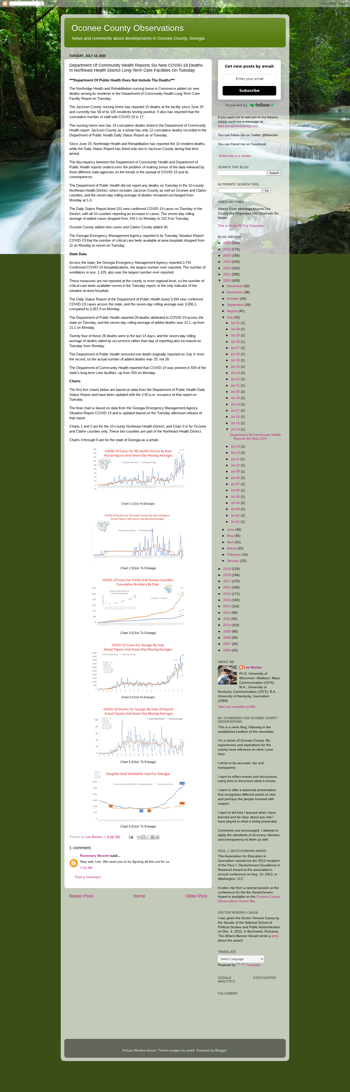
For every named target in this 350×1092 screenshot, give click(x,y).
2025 (227, 249)
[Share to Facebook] (152, 837)
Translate (253, 965)
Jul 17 (236, 410)
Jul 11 (235, 459)
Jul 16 (236, 417)
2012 (227, 612)
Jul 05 (236, 497)
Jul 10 (236, 465)
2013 (227, 606)
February (234, 554)
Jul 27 (236, 348)
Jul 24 (236, 367)
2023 (227, 262)
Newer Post (81, 895)
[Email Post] (130, 837)
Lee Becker (253, 667)
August (232, 311)
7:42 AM (86, 868)
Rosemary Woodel (95, 856)
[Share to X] (148, 837)
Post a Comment (87, 877)
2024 (227, 255)
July (230, 317)
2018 (227, 575)
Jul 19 (236, 398)
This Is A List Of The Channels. (241, 226)
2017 (227, 581)
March (232, 548)
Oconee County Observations (127, 28)
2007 (227, 644)
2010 (227, 625)
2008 (227, 637)
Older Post (196, 895)
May (230, 536)
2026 (227, 243)
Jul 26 (236, 354)
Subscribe (249, 90)
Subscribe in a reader (235, 156)
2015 (227, 594)
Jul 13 (236, 446)
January (233, 561)
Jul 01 (236, 522)
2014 (227, 600)
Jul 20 (236, 392)
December (235, 286)
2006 (227, 650)
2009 (227, 631)
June (231, 529)
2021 (227, 274)
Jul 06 (236, 490)
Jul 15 (236, 423)
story (275, 936)
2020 (227, 280)
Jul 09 (236, 471)
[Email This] (139, 837)
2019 (227, 569)
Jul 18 (236, 404)
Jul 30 (236, 329)
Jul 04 (236, 503)
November (235, 292)
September (236, 305)
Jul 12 (236, 452)
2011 (227, 619)
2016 (227, 587)
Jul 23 (236, 373)
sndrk (190, 1050)
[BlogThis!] (143, 837)
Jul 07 (236, 484)
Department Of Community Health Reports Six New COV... (255, 436)
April (231, 542)
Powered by (236, 105)
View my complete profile (236, 706)
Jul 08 (236, 478)
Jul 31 (236, 323)
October (233, 298)
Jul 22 (236, 379)
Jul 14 (236, 429)
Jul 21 (236, 385)
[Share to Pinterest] (157, 837)
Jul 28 (236, 342)
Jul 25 (236, 360)
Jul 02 (236, 515)
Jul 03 (236, 509)
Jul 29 (236, 335)
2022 (227, 268)
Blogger (221, 1050)
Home (139, 895)
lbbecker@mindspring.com (238, 126)
